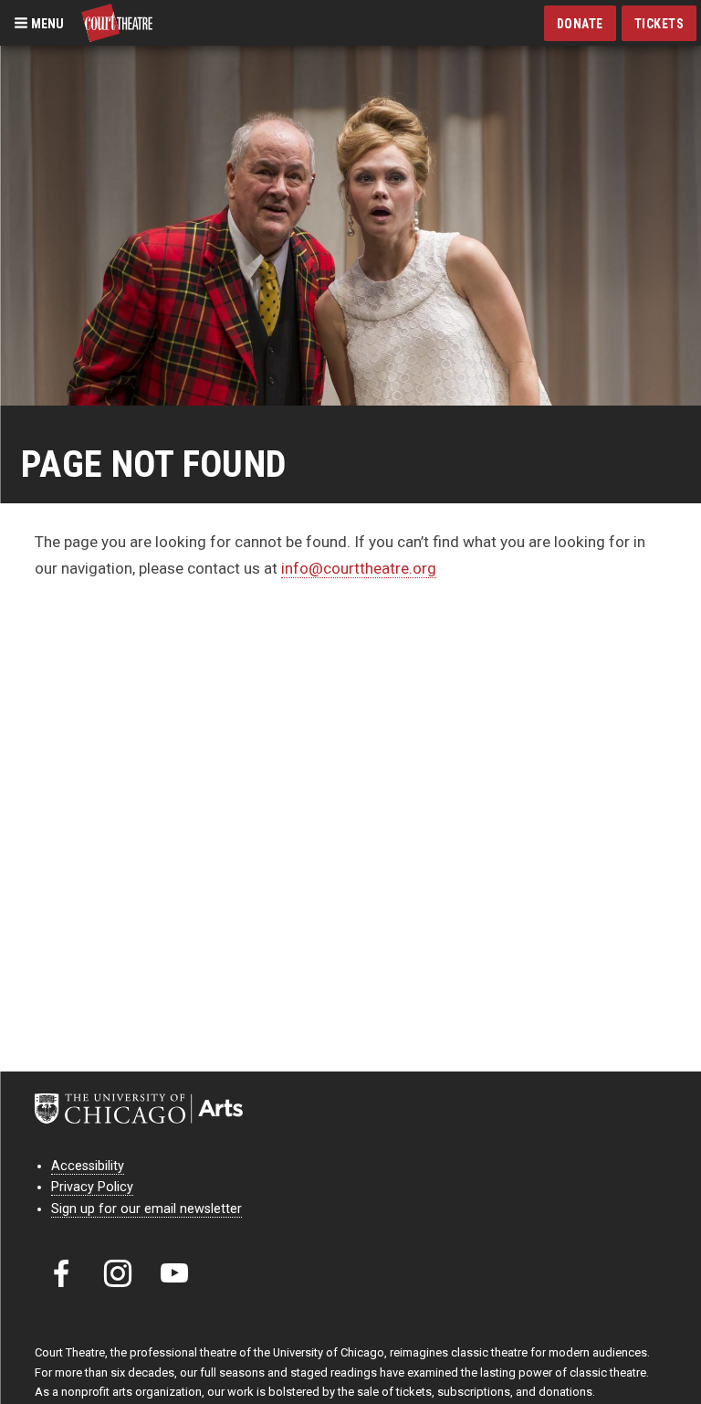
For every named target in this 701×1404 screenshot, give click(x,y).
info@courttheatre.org (358, 568)
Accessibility (87, 1166)
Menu (46, 23)
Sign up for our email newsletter (146, 1209)
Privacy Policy (92, 1187)
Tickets (659, 23)
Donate (580, 23)
